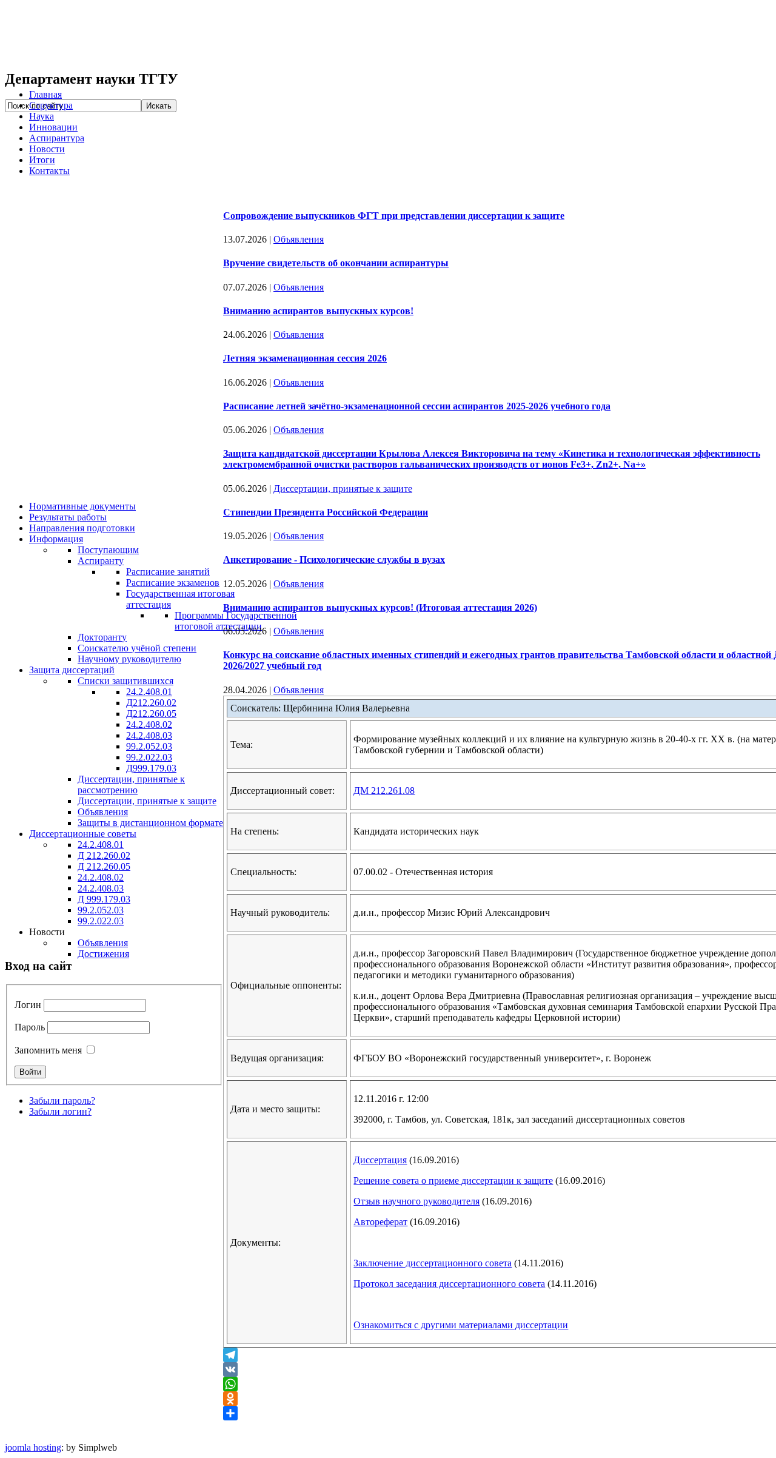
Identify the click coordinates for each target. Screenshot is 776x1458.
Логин (28, 1004)
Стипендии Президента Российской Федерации (325, 512)
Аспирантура (56, 138)
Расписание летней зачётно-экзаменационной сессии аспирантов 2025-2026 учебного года (416, 406)
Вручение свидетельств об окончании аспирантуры (336, 263)
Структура (51, 105)
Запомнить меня (48, 1050)
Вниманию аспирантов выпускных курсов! (318, 311)
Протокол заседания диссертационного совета (449, 1283)
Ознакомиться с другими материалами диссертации (460, 1325)
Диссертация (380, 1160)
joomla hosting (33, 1447)
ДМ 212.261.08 (384, 790)
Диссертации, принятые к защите (342, 488)
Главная (45, 94)
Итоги (42, 160)
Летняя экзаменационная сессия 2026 (305, 358)
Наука (41, 116)
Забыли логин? (60, 1111)
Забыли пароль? (62, 1100)
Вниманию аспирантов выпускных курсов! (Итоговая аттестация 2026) (380, 607)
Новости (47, 149)
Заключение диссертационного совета (432, 1263)
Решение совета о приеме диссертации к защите (453, 1180)
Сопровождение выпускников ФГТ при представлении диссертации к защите (393, 215)
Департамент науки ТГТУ (187, 35)
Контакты (49, 171)
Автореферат (380, 1222)
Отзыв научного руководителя (416, 1201)
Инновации (53, 127)
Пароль (30, 1027)
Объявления (298, 239)
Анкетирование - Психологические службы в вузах (334, 559)
